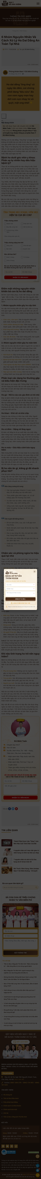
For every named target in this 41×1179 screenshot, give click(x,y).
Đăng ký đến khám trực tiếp (21, 603)
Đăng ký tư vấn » (20, 599)
